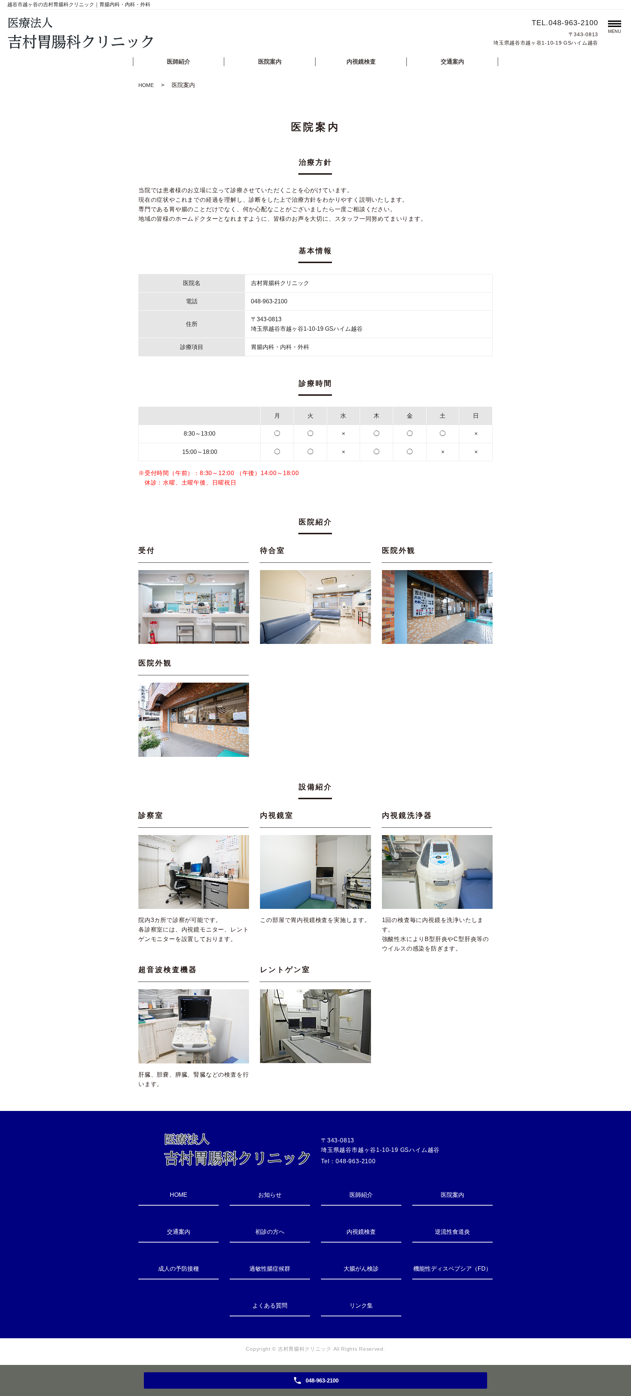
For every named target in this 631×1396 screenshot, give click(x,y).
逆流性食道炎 (452, 1232)
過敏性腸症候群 (269, 1269)
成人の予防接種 (178, 1269)
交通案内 (452, 61)
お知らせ (270, 1195)
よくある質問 (269, 1305)
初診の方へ (269, 1232)
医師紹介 (178, 61)
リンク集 (361, 1305)
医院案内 (270, 61)
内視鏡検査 (361, 61)
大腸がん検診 (361, 1269)
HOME (146, 85)
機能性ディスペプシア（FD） (452, 1269)
